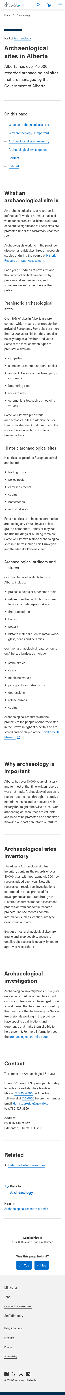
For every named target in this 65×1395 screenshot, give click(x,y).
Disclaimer (9, 1337)
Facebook (6, 1374)
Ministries (11, 1287)
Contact (14, 157)
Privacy (8, 1347)
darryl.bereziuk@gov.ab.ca (31, 1103)
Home (7, 15)
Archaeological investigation (28, 149)
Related (14, 166)
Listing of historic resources (26, 1165)
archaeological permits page (28, 1036)
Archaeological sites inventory (29, 141)
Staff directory (13, 1315)
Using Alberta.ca (13, 1328)
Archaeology (23, 15)
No (44, 1265)
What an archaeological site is (29, 124)
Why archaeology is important (29, 132)
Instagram (21, 1374)
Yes (26, 1265)
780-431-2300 (23, 1093)
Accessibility (10, 1356)
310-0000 (28, 1098)
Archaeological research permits (26, 1208)
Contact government (18, 1306)
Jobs (7, 1296)
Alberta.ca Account (49, 4)
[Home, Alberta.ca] (11, 4)
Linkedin (28, 1374)
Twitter (14, 1374)
